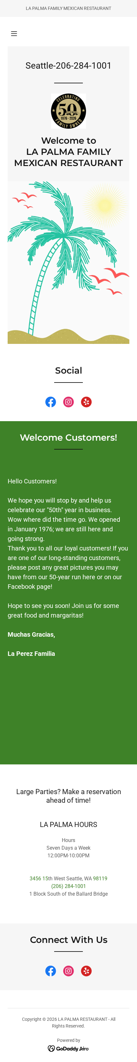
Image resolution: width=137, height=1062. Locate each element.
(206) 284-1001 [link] (68, 886)
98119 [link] (100, 879)
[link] (68, 111)
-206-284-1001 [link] (82, 65)
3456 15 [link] (39, 879)
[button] (14, 33)
